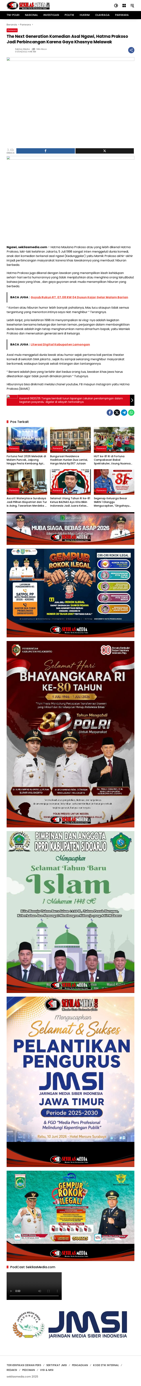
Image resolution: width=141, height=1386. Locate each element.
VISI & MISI (46, 1370)
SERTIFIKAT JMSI (56, 1365)
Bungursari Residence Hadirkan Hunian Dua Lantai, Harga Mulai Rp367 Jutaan (69, 460)
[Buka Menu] (124, 5)
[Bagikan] (131, 50)
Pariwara (12, 30)
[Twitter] (117, 412)
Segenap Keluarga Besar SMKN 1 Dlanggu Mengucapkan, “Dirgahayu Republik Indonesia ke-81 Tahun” (111, 502)
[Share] (45, 151)
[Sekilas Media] (28, 5)
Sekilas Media (22, 49)
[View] (104, 151)
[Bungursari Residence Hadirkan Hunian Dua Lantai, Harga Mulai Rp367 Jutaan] (70, 440)
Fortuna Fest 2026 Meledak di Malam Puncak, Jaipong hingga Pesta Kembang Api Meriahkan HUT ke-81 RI (26, 460)
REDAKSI (12, 1370)
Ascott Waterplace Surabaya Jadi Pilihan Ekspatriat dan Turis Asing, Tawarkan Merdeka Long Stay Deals (27, 502)
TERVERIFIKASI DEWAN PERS (24, 1365)
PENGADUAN (80, 1365)
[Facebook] (110, 412)
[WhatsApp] (131, 412)
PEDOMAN (28, 1370)
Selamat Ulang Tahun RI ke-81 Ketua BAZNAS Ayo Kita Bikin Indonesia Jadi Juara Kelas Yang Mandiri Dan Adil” (70, 502)
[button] (116, 5)
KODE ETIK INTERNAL (106, 1365)
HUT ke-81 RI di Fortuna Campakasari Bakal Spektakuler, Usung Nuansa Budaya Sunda (112, 460)
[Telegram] (124, 412)
